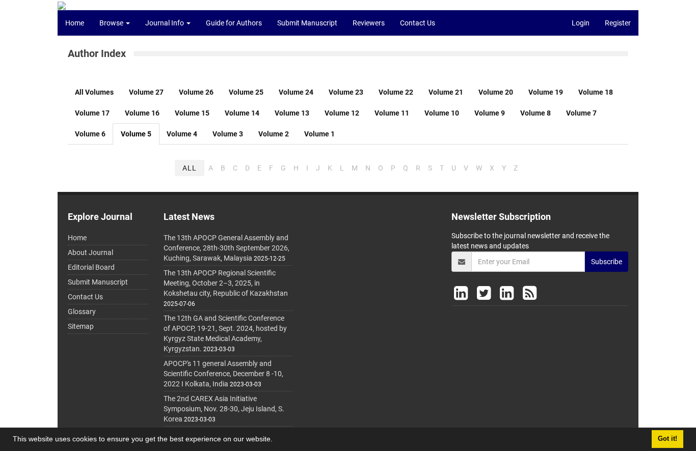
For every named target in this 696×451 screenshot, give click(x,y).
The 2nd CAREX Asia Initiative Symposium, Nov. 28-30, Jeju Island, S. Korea (224, 408)
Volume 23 (346, 92)
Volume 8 (535, 113)
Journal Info (165, 23)
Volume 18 (595, 92)
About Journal (90, 252)
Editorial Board (91, 267)
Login (581, 23)
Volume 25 (246, 92)
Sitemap (81, 326)
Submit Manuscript (307, 23)
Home (74, 23)
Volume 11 (391, 113)
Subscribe (606, 262)
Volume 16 (142, 113)
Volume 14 (242, 113)
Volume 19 (545, 92)
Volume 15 (192, 113)
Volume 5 (136, 134)
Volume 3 (227, 134)
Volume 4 (182, 134)
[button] (276, 440)
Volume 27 (146, 92)
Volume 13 (292, 113)
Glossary (82, 311)
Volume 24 (296, 92)
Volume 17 (92, 113)
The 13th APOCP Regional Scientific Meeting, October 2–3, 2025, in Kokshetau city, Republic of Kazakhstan (226, 283)
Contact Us (417, 23)
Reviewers (369, 23)
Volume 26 (196, 92)
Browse (112, 23)
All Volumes (94, 92)
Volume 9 (489, 113)
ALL (189, 168)
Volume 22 (396, 92)
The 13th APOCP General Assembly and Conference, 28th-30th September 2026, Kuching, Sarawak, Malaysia (226, 248)
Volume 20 (495, 92)
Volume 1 (319, 134)
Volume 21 (446, 92)
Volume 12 (342, 113)
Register (618, 23)
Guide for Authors (234, 23)
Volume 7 (581, 113)
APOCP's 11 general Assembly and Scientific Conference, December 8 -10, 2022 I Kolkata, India (223, 373)
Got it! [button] (667, 438)
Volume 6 (90, 134)
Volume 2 (273, 134)
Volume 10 (441, 113)
